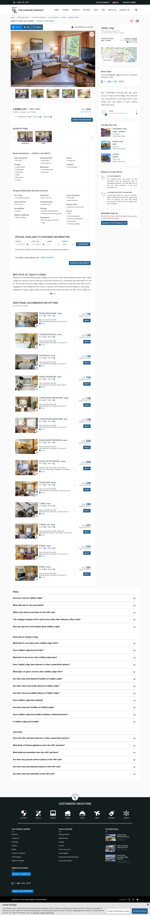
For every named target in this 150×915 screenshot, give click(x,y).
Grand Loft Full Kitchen (49, 461)
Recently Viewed (129, 2)
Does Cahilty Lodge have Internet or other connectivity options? (41, 664)
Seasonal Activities (65, 861)
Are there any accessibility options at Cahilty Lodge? (36, 693)
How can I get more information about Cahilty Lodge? (36, 626)
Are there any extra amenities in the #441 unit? (34, 774)
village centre (53, 17)
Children (65, 241)
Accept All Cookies (139, 911)
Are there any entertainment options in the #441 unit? (37, 767)
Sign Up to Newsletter (22, 874)
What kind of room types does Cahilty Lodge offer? (35, 643)
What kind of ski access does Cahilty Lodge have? (35, 657)
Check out (35, 241)
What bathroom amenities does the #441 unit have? (36, 752)
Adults (49, 241)
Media (14, 849)
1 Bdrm (42, 503)
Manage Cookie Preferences (22, 891)
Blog (96, 10)
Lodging (65, 10)
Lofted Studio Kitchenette (51, 419)
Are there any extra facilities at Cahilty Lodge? (33, 707)
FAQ (103, 10)
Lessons (38, 818)
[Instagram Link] (133, 899)
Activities (126, 818)
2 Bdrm (42, 546)
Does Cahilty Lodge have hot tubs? (28, 650)
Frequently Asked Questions (69, 857)
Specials (87, 10)
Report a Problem (18, 861)
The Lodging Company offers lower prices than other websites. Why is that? (47, 619)
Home (56, 10)
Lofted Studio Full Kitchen (51, 398)
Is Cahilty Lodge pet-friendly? (26, 722)
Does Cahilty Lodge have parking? (28, 700)
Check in (18, 241)
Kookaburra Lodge (119, 129)
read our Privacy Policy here (43, 913)
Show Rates (83, 244)
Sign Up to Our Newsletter (115, 223)
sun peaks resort (23, 17)
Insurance (24, 818)
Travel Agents (63, 853)
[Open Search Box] (136, 10)
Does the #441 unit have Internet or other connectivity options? (41, 738)
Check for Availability (82, 120)
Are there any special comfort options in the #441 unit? (37, 759)
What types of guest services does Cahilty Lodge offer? (38, 672)
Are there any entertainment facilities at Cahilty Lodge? (37, 679)
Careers (14, 846)
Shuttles (53, 818)
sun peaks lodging (39, 17)
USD (116, 2)
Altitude (115, 154)
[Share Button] (137, 899)
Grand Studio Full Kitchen (50, 440)
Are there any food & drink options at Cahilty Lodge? (36, 686)
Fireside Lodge (117, 141)
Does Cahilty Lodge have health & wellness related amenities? (40, 714)
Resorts (76, 10)
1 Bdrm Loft (44, 525)
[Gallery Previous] (12, 93)
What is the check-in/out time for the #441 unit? (34, 612)
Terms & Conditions (19, 853)
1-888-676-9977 (46, 257)
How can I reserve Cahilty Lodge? (28, 598)
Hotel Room (44, 355)
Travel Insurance (65, 849)
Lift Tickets (112, 818)
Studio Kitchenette (47, 313)
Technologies (16, 857)
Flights (97, 818)
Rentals (82, 818)
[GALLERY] (26, 320)
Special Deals (63, 838)
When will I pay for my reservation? (28, 605)
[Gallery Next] (93, 93)
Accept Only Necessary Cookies (118, 911)
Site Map (15, 842)
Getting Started (64, 834)
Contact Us (125, 10)
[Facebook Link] (129, 899)
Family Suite (44, 482)
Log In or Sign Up (102, 2)
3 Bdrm (42, 567)
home (12, 17)
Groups (61, 846)
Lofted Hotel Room (48, 334)
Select (86, 320)
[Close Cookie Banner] (147, 904)
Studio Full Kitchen (47, 377)
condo (63, 17)
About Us (112, 10)
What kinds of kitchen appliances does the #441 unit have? (39, 745)
